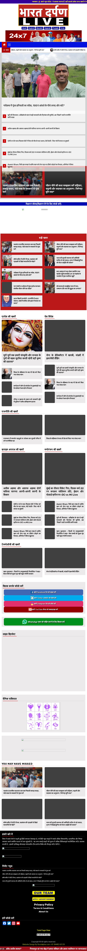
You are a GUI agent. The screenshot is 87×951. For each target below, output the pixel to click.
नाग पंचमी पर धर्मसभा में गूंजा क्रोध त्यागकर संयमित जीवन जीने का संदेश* (27, 287)
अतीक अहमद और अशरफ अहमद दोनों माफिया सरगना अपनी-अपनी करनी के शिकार (34, 116)
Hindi (24, 28)
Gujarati (48, 28)
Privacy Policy (43, 904)
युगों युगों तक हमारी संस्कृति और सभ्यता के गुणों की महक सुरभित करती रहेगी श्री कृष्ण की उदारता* (22, 358)
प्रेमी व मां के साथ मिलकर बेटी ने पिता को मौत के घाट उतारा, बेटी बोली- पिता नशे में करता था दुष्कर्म (38, 128)
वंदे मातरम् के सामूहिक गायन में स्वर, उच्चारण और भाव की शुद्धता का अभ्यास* (69, 287)
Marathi (39, 28)
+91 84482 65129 (58, 944)
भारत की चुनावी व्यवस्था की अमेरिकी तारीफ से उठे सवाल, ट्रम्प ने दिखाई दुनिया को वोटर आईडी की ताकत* (70, 260)
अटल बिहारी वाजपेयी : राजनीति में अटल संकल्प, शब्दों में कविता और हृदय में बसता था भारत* (27, 300)
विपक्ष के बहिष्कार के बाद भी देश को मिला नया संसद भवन (20, 438)
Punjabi (55, 28)
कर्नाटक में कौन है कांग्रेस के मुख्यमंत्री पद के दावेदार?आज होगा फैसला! (27, 387)
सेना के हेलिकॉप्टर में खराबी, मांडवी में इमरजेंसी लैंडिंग (19, 571)
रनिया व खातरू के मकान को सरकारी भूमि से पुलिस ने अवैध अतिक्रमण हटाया (27, 400)
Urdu (62, 28)
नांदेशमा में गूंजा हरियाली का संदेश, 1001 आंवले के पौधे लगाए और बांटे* (26, 274)
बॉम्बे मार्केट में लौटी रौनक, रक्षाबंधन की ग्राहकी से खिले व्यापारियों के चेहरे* (50, 50)
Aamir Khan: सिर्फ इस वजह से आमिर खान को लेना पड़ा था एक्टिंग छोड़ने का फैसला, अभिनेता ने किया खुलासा (27, 533)
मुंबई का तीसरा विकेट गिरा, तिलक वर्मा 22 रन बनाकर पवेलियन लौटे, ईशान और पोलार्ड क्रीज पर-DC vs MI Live (27, 520)
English (31, 28)
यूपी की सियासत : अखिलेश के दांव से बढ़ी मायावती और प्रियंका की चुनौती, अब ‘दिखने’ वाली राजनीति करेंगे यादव (70, 520)
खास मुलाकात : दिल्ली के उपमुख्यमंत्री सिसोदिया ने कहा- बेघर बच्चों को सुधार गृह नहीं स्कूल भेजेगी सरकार (70, 533)
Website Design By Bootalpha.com (36, 944)
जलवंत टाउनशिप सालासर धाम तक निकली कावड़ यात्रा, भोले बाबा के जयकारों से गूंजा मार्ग (42, 105)
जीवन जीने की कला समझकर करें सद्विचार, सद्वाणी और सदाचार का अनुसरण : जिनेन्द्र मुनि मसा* (64, 188)
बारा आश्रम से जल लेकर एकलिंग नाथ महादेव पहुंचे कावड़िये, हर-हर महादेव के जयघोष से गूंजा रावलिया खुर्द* (69, 273)
